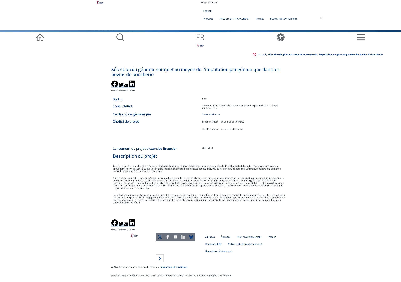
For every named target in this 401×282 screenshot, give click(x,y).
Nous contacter (208, 2)
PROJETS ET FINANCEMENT (234, 18)
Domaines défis (213, 243)
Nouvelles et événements (283, 18)
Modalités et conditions (174, 267)
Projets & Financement (249, 236)
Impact (260, 18)
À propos (208, 18)
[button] (114, 83)
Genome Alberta (211, 114)
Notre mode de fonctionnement (245, 243)
